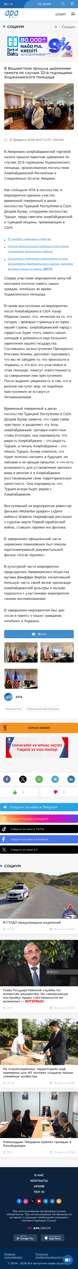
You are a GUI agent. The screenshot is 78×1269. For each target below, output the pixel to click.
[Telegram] (45, 1201)
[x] (32, 1201)
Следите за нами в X (24, 849)
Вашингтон (13, 708)
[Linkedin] (52, 1201)
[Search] (63, 4)
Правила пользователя (13, 1256)
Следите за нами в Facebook (29, 839)
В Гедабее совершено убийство (29, 239)
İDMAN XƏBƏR (39, 728)
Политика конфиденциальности (49, 1256)
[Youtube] (39, 1201)
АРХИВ (39, 1186)
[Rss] (58, 1201)
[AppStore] (52, 1238)
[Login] (72, 4)
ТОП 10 (39, 1192)
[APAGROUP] (39, 1228)
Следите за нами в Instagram (29, 818)
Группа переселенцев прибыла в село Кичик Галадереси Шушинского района (38, 249)
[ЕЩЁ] (72, 14)
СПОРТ (60, 14)
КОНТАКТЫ (39, 1180)
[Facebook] (19, 1201)
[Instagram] (25, 1201)
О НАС (39, 1175)
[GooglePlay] (25, 1238)
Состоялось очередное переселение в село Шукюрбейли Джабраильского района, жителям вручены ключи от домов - (40, 264)
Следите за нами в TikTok (27, 829)
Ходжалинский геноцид (43, 708)
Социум (68, 27)
